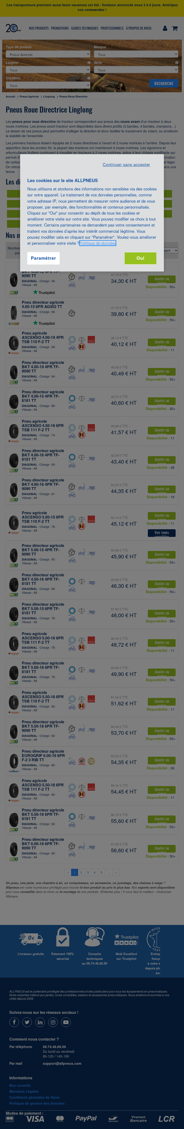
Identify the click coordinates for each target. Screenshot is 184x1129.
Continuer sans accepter (126, 164)
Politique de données (97, 243)
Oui (140, 258)
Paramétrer (43, 258)
